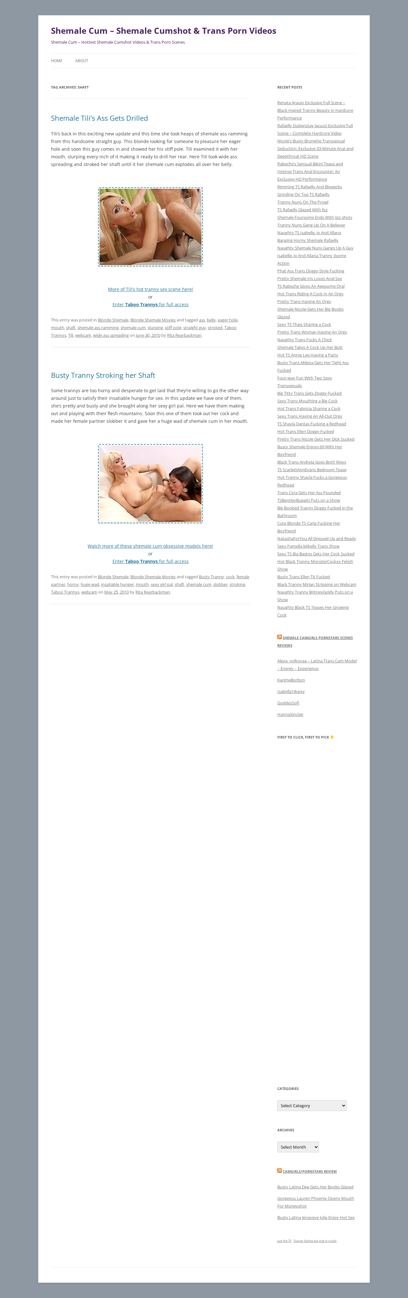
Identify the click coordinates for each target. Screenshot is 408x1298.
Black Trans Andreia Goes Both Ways (311, 462)
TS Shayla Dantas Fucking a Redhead (311, 424)
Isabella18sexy (291, 691)
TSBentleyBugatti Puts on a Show (308, 500)
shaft (71, 327)
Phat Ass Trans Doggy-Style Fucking (310, 271)
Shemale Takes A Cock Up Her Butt (310, 347)
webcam (83, 335)
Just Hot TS (284, 1241)
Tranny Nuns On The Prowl (302, 202)
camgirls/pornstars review (310, 1171)
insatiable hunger (117, 584)
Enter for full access (151, 304)
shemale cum (133, 327)
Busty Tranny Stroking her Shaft (103, 375)
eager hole (227, 320)
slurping (155, 327)
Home (56, 60)
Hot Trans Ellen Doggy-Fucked (305, 431)
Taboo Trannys (65, 592)
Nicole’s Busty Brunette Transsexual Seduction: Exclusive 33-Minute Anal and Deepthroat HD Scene (315, 148)
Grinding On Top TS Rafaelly (303, 194)
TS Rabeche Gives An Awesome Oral (311, 286)
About (81, 60)
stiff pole (173, 327)
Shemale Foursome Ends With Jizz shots (314, 217)
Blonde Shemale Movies (153, 320)
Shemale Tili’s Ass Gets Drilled (99, 118)
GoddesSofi (288, 703)
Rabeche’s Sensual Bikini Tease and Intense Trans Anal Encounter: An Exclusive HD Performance (310, 171)
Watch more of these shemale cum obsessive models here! (150, 546)
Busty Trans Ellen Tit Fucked (303, 577)
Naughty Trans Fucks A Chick (304, 340)
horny (73, 584)
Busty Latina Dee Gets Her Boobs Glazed (315, 1187)
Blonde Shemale (113, 320)
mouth (57, 327)
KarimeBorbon (291, 680)
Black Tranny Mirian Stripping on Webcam (316, 584)
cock (230, 577)
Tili (70, 335)
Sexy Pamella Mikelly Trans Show (308, 546)
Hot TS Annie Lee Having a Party (307, 355)
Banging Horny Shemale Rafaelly (308, 240)
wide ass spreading (111, 335)
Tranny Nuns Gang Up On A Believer (311, 225)
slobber (220, 584)
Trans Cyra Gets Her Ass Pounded (309, 492)
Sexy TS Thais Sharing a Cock (304, 324)
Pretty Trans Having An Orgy (304, 301)
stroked (215, 327)
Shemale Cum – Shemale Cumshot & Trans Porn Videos (163, 30)
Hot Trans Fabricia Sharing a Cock (308, 408)
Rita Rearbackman (184, 335)
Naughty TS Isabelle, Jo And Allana (309, 232)
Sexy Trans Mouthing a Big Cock (307, 401)
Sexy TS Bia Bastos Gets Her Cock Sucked (315, 554)
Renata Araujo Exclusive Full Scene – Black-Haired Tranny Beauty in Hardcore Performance (315, 110)
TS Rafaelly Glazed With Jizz (302, 210)
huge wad (90, 584)
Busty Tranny (211, 577)
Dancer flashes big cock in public (315, 1241)
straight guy (194, 327)
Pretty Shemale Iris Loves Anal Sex (309, 278)
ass (202, 320)
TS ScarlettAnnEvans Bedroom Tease (311, 469)
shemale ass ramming (98, 327)
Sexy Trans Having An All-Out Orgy (309, 416)
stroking (237, 584)
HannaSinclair (290, 714)
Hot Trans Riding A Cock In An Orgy (310, 294)
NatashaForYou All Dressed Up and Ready (316, 538)
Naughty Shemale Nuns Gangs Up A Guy (315, 248)
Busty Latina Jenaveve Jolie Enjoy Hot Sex (316, 1217)
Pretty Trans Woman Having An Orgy (312, 332)
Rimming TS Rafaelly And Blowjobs (309, 187)
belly (211, 320)
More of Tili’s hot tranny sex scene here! (150, 289)
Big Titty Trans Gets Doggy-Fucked (309, 393)
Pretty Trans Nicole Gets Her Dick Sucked (315, 439)
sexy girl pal (162, 584)
